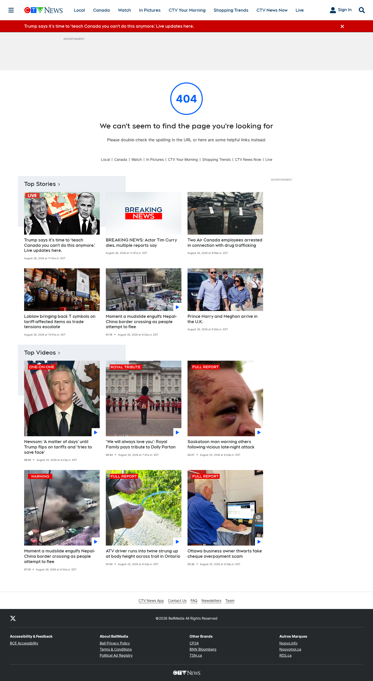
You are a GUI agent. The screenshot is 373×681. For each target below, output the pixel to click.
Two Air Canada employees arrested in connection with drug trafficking (225, 243)
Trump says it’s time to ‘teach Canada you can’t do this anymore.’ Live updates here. (59, 245)
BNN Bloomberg (203, 649)
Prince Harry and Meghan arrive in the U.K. (223, 319)
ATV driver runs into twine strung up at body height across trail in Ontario (143, 554)
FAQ (194, 600)
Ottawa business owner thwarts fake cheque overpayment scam (225, 554)
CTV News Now (272, 10)
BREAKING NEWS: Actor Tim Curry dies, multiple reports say (141, 243)
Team (229, 600)
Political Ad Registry (116, 655)
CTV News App (151, 600)
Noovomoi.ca (290, 649)
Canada (101, 10)
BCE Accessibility (24, 643)
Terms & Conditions (116, 649)
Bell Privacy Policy (115, 643)
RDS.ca (285, 655)
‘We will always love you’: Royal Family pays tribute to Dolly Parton (141, 444)
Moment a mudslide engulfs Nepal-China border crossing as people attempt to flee (141, 321)
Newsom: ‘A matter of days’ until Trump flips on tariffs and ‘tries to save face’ (58, 447)
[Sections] (11, 10)
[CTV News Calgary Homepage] (43, 10)
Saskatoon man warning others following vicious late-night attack (221, 444)
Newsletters (211, 600)
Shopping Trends (231, 10)
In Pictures (150, 10)
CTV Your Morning (187, 10)
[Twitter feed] (13, 618)
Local (79, 10)
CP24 (194, 643)
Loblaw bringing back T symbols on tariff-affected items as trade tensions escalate (59, 321)
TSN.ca (196, 655)
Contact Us (177, 600)
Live (300, 10)
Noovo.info (288, 643)
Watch (124, 10)
